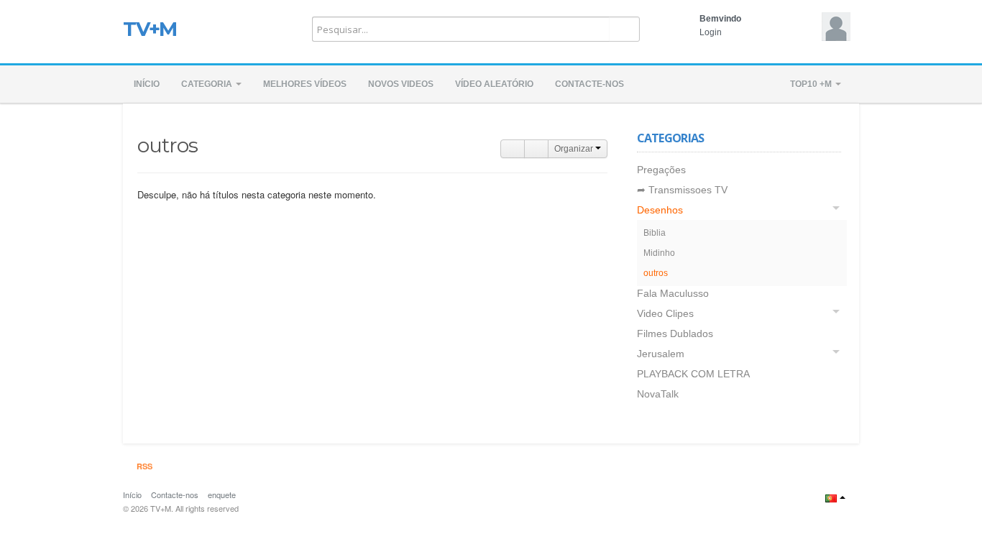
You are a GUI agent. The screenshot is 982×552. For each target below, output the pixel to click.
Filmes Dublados (675, 333)
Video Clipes (665, 313)
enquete (222, 494)
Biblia (654, 233)
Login (710, 32)
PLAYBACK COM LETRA (693, 374)
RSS (143, 466)
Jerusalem (660, 353)
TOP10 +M (812, 84)
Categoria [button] (207, 84)
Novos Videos (400, 84)
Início (147, 84)
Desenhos (660, 210)
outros (655, 273)
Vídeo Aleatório (494, 84)
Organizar (574, 149)
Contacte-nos (589, 84)
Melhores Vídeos (305, 84)
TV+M (150, 29)
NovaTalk (658, 394)
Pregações (661, 169)
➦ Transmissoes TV (682, 190)
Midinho (659, 253)
